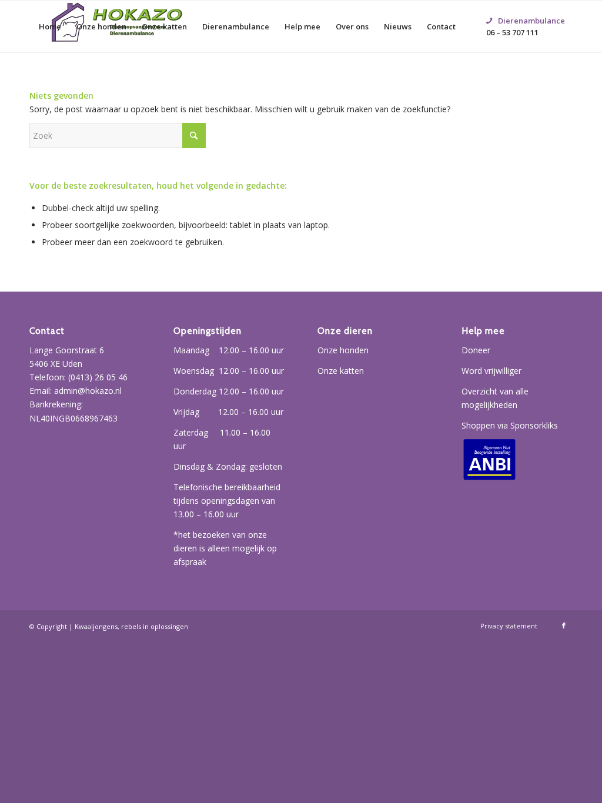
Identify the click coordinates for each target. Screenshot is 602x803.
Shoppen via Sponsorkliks (509, 425)
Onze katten (340, 370)
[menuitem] (50, 26)
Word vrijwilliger (491, 370)
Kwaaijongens (96, 626)
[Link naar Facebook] (564, 625)
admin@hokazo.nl (88, 390)
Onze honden (343, 350)
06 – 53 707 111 (526, 12)
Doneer (475, 350)
